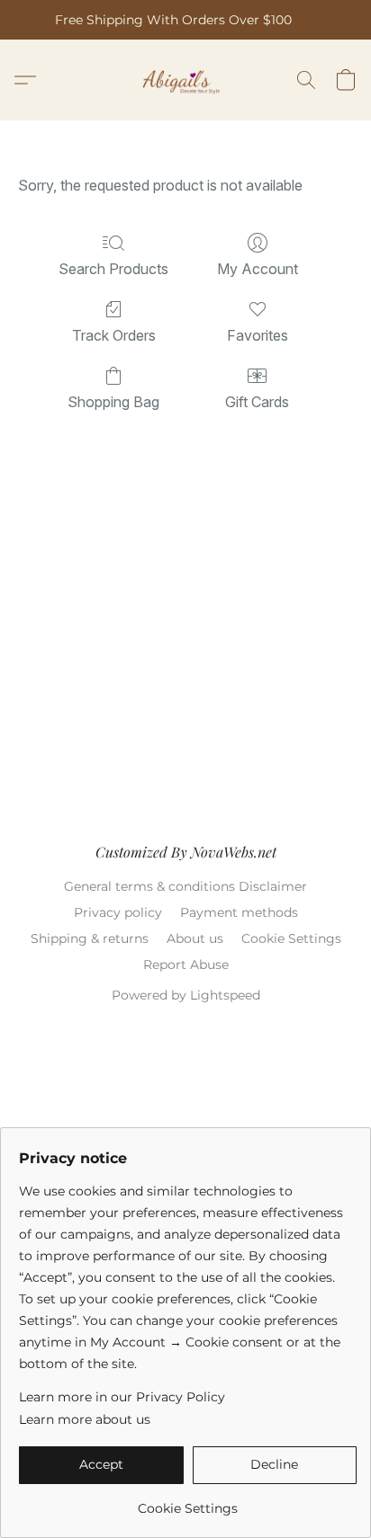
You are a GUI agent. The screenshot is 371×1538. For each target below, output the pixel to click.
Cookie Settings (291, 938)
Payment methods (239, 912)
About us (195, 938)
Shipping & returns (90, 938)
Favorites (257, 335)
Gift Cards (257, 402)
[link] (188, 1501)
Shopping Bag (113, 402)
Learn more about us (84, 1419)
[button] (186, 80)
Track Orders (114, 335)
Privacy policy (118, 912)
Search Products (113, 269)
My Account (257, 269)
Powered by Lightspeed (186, 995)
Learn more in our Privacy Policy (122, 1397)
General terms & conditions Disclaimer (185, 886)
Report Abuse (186, 964)
